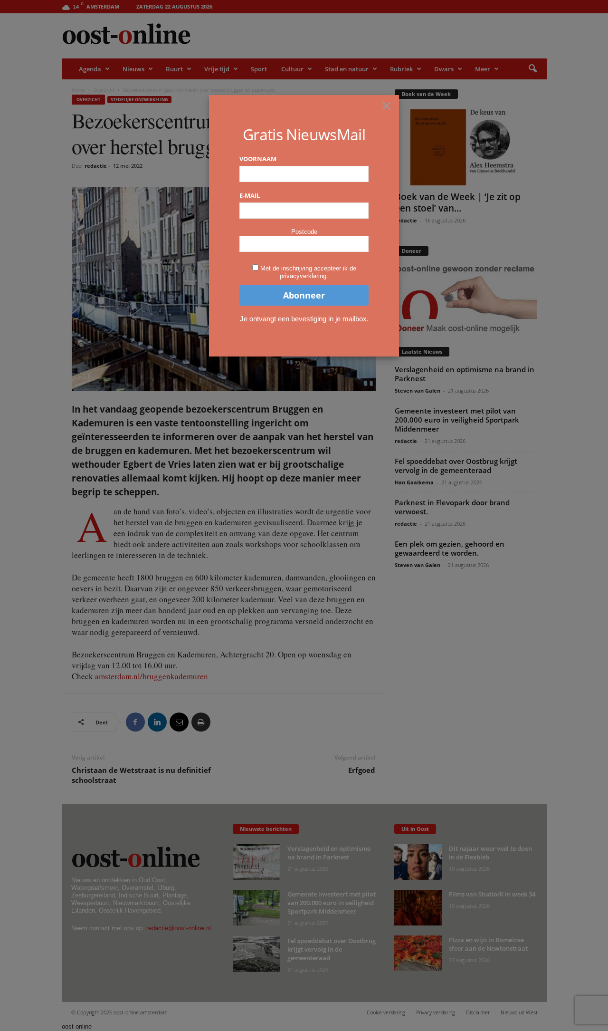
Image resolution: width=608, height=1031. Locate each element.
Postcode (304, 231)
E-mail (249, 195)
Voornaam (257, 159)
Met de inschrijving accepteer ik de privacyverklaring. (308, 272)
